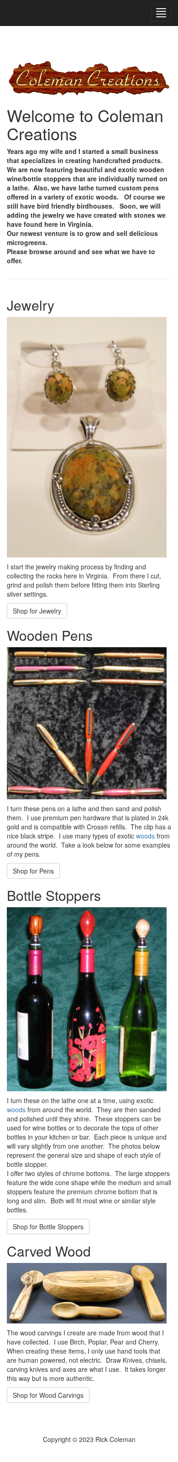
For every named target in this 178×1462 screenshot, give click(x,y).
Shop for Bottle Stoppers (48, 1226)
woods (145, 835)
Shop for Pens (33, 870)
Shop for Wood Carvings (48, 1395)
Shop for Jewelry (37, 610)
